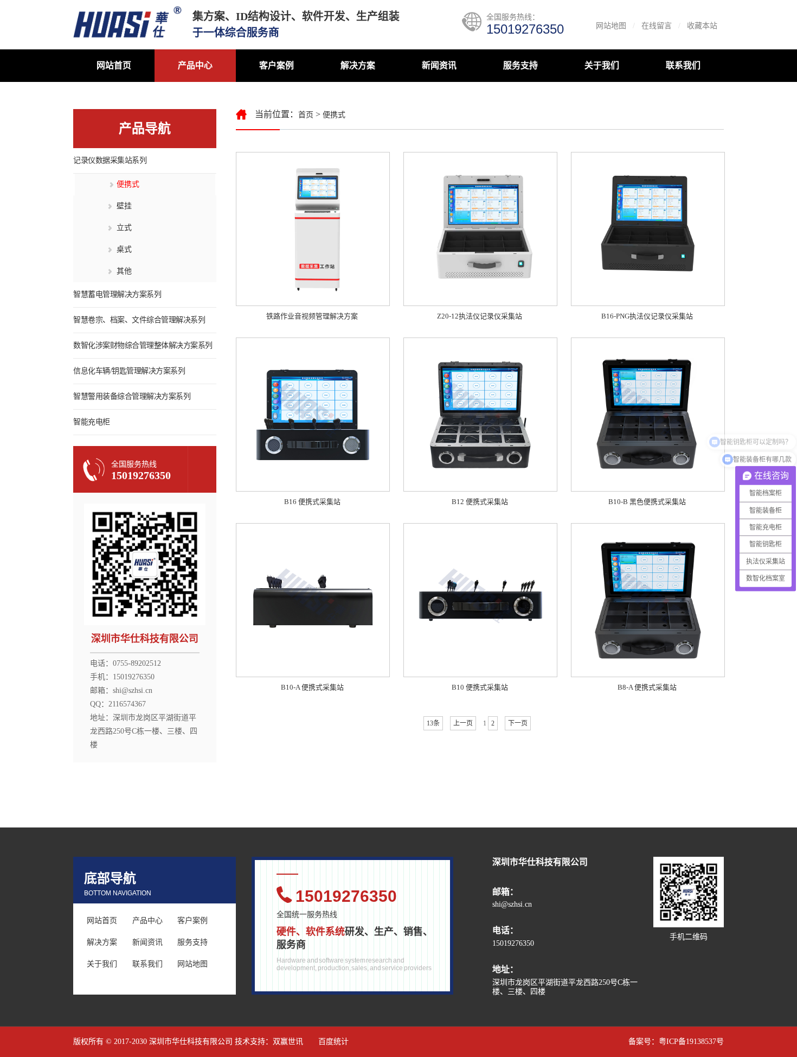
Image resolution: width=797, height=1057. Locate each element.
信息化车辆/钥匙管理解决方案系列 (129, 371)
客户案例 (276, 65)
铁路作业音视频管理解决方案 (312, 316)
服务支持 (520, 65)
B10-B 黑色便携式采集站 (647, 502)
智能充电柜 (91, 422)
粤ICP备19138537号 (691, 1041)
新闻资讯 (439, 65)
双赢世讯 (288, 1041)
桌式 (124, 249)
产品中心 (195, 65)
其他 (124, 271)
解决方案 (357, 65)
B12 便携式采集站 (480, 502)
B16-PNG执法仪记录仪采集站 (647, 316)
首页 (305, 115)
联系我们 (683, 65)
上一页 (463, 723)
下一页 (518, 723)
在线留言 (656, 26)
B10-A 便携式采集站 (312, 687)
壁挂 (124, 206)
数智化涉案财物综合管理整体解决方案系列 (143, 345)
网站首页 (114, 65)
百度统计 (333, 1041)
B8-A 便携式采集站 (647, 687)
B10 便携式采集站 (480, 687)
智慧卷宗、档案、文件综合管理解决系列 (139, 320)
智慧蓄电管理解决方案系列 (117, 294)
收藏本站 (702, 26)
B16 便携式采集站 (312, 502)
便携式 (128, 184)
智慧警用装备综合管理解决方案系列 (131, 396)
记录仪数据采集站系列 (109, 160)
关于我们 (601, 65)
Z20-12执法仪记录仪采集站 (479, 316)
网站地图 (611, 26)
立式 (124, 228)
